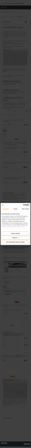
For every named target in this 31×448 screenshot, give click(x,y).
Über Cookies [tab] (25, 208)
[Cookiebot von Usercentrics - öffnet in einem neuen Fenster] (23, 205)
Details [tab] (15, 208)
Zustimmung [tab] (5, 208)
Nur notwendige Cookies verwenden (15, 242)
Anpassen (14, 237)
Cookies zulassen (15, 233)
